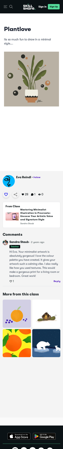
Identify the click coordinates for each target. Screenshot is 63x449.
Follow (36, 177)
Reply (57, 281)
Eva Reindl (23, 177)
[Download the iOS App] (19, 436)
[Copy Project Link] (15, 194)
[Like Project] (6, 194)
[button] (5, 7)
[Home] (29, 7)
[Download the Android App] (44, 436)
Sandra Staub (19, 242)
